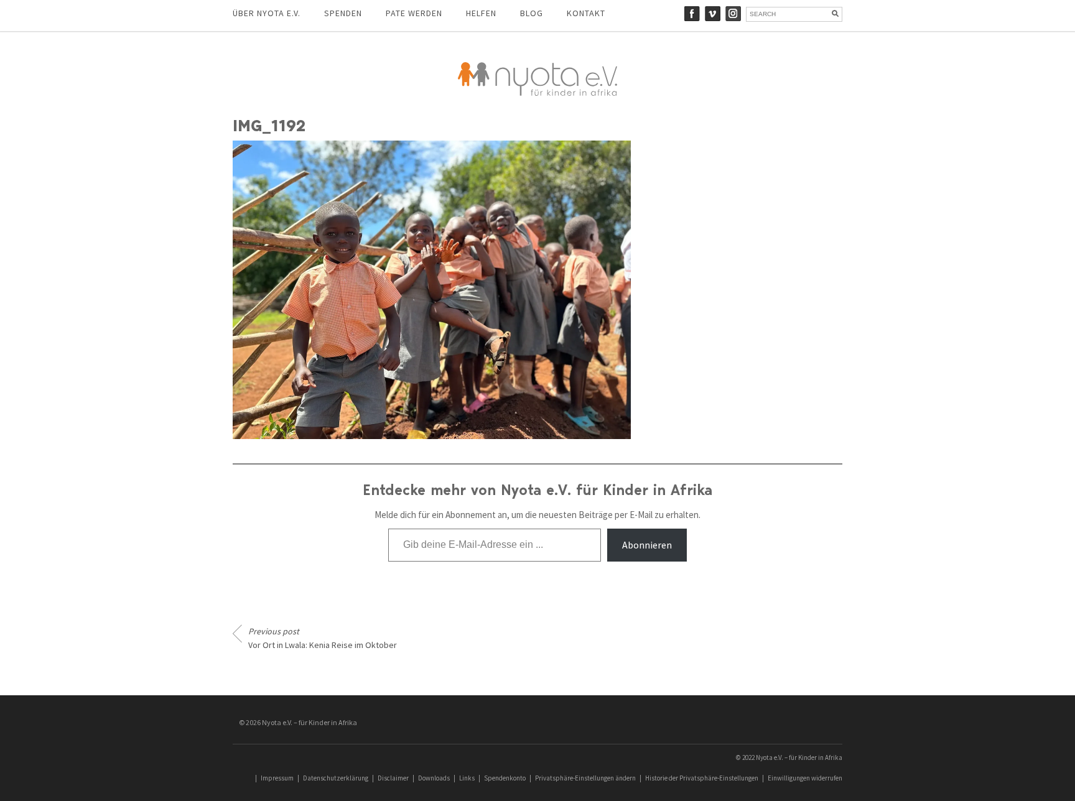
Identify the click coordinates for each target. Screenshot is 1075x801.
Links (467, 778)
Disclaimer (393, 778)
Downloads (434, 778)
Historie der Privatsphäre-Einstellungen (701, 778)
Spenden (343, 13)
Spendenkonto (505, 778)
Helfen (481, 13)
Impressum (277, 778)
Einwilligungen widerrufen (805, 778)
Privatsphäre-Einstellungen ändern (585, 778)
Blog (531, 13)
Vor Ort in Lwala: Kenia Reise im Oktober (322, 638)
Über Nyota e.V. (266, 13)
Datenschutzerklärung (335, 778)
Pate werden (414, 13)
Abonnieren (647, 545)
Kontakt (586, 13)
